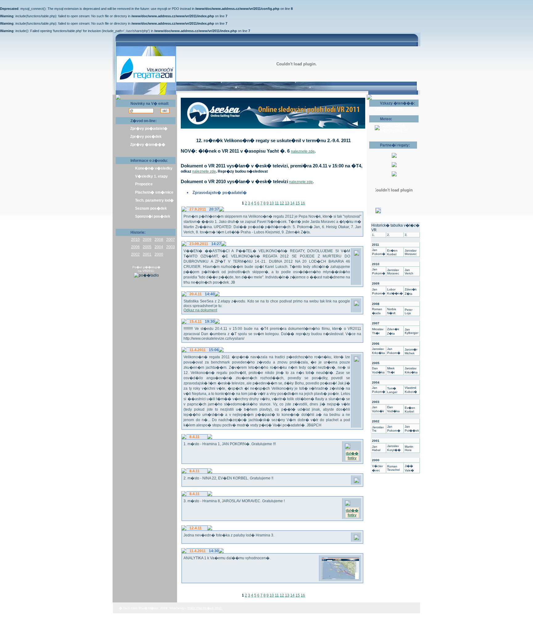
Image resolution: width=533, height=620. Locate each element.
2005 (147, 247)
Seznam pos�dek (151, 208)
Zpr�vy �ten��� (147, 144)
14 (292, 203)
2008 (159, 239)
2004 (159, 247)
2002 (135, 254)
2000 (159, 254)
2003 (170, 247)
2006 (135, 247)
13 (287, 203)
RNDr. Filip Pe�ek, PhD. (205, 608)
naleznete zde (303, 151)
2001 (147, 254)
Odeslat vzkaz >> (389, 109)
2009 (147, 239)
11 (277, 203)
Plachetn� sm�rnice (154, 192)
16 (303, 203)
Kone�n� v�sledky (153, 168)
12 (282, 203)
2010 (135, 239)
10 (272, 203)
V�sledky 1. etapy (151, 176)
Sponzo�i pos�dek (152, 216)
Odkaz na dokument (200, 310)
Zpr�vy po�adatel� (148, 128)
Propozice (144, 184)
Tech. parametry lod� (154, 200)
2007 (170, 239)
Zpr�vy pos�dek (146, 136)
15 (297, 203)
